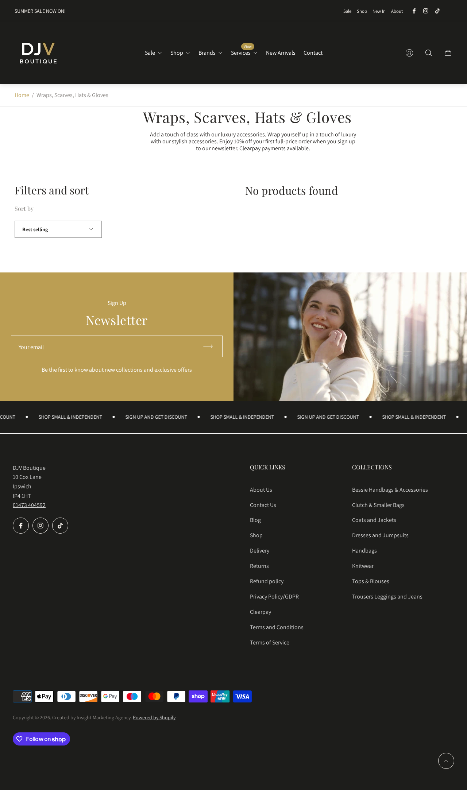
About (397, 11)
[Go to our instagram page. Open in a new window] (426, 11)
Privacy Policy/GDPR (274, 596)
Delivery (259, 550)
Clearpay (260, 612)
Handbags (364, 550)
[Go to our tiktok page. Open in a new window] (437, 11)
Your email (31, 347)
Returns (259, 566)
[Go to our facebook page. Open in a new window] (414, 11)
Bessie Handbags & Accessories (390, 489)
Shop (362, 11)
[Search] (429, 53)
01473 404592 (29, 505)
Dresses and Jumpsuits (380, 535)
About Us (261, 489)
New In (379, 11)
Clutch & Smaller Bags (378, 505)
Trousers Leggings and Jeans (387, 596)
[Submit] (211, 346)
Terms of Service (269, 642)
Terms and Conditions (277, 627)
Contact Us (263, 505)
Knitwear (363, 566)
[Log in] (409, 53)
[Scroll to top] (446, 761)
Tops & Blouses (370, 581)
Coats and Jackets (374, 520)
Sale (347, 11)
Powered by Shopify (154, 717)
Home (22, 95)
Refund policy (266, 581)
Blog (255, 520)
